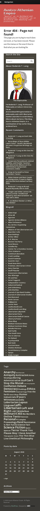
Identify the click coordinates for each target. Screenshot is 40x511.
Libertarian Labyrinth (16, 311)
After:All (11, 215)
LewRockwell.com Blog (17, 309)
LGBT (14, 411)
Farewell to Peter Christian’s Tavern (17, 173)
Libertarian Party (15, 314)
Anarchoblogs (13, 234)
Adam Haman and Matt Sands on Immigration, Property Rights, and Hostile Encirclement (19, 179)
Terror (15, 430)
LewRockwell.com (15, 307)
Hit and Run (12, 278)
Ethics (31, 389)
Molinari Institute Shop (17, 326)
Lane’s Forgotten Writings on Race (19, 146)
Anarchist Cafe (14, 232)
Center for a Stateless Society (20, 249)
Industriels (10, 396)
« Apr (6, 478)
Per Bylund (12, 338)
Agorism (11, 217)
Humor (23, 394)
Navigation (8, 2)
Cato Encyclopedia (29, 383)
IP (17, 396)
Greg (10, 172)
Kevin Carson (13, 299)
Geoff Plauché (13, 270)
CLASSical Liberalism (16, 254)
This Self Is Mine (12, 197)
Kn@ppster (12, 302)
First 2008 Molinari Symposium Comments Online (18, 167)
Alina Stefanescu (14, 222)
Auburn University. (24, 107)
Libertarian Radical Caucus (18, 316)
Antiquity (9, 375)
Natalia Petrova (14, 328)
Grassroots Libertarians (18, 273)
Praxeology (10, 422)
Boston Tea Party (15, 241)
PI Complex (21, 419)
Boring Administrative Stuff (15, 379)
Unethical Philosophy (21, 438)
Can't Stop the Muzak (18, 382)
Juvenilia (20, 399)
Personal (10, 419)
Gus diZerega (13, 275)
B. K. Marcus (13, 239)
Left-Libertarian (13, 406)
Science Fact (23, 424)
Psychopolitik (13, 340)
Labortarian (11, 402)
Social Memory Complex (17, 350)
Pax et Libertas (14, 336)
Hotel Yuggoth (14, 280)
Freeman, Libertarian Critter (19, 266)
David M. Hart (13, 261)
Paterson (24, 417)
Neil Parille (12, 331)
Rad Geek (12, 343)
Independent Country (16, 283)
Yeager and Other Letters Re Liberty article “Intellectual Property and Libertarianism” (18, 194)
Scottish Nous (14, 345)
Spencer (7, 430)
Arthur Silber (13, 237)
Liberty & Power (14, 319)
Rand (20, 422)
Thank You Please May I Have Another (20, 432)
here (21, 119)
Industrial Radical (15, 285)
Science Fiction (14, 427)
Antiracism (22, 375)
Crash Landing (13, 256)
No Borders (29, 413)
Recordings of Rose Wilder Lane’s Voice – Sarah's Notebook (19, 142)
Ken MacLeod (13, 297)
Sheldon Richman (15, 348)
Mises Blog (12, 321)
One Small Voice (14, 333)
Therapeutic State (11, 436)
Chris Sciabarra (14, 251)
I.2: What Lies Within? (19, 202)
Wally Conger (13, 355)
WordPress (14, 506)
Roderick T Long (14, 150)
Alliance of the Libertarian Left (20, 229)
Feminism (9, 391)
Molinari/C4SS (13, 413)
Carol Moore (13, 244)
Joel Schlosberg (14, 287)
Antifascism (20, 373)
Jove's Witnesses (15, 398)
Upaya (10, 352)
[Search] (32, 61)
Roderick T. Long (14, 136)
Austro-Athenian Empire (18, 11)
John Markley (13, 290)
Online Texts (12, 416)
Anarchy (10, 372)
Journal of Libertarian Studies (20, 295)
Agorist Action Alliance (17, 220)
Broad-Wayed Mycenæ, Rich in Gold (17, 187)
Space (28, 428)
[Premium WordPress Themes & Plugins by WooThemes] (31, 506)
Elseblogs (22, 389)
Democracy (11, 389)
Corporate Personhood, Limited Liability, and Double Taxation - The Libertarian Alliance (20, 163)
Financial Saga (21, 392)
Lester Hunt (13, 304)
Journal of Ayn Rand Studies (19, 292)
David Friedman (14, 258)
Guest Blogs (14, 395)
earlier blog (26, 124)
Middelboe (23, 411)
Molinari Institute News (17, 323)
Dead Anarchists (14, 263)
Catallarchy (12, 246)
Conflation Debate (15, 386)
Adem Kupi (12, 213)
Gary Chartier (13, 268)
